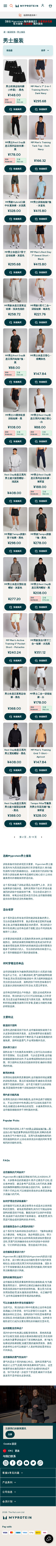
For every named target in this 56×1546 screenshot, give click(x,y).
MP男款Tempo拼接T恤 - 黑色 (41, 536)
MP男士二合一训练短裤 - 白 (41, 695)
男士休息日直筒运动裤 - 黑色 (15, 695)
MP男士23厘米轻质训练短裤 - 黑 (15, 417)
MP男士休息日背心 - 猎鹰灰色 (40, 357)
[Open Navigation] (5, 6)
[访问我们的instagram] (6, 1463)
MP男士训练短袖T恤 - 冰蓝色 (40, 204)
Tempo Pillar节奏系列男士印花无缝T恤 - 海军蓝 (41, 807)
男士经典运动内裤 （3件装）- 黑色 (15, 88)
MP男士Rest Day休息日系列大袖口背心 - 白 (40, 418)
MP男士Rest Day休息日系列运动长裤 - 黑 (15, 146)
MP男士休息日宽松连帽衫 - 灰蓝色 (15, 586)
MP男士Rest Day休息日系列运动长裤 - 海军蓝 (41, 478)
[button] (49, 1538)
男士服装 (21, 32)
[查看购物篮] (50, 6)
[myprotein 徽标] (27, 6)
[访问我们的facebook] (13, 1463)
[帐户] (43, 6)
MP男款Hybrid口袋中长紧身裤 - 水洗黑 (15, 204)
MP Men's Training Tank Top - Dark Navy (41, 146)
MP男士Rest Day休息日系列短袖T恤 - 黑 (15, 359)
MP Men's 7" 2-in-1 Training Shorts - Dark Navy (41, 89)
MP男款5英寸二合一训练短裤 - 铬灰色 (40, 307)
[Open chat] (40, 1463)
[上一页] (14, 837)
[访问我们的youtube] (26, 1463)
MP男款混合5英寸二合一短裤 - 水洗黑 (40, 642)
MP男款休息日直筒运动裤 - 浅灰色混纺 (15, 307)
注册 (10, 1434)
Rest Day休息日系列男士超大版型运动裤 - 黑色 (15, 807)
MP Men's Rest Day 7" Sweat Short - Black (40, 255)
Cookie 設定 (10, 1444)
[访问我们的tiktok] (19, 1463)
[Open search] (11, 6)
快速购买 (17, 109)
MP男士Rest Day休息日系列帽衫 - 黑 (41, 586)
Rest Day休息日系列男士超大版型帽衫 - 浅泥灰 (15, 478)
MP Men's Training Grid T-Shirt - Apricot (41, 753)
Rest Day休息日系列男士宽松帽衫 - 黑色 (15, 752)
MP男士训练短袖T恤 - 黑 (38, 1129)
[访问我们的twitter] (33, 1463)
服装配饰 (11, 32)
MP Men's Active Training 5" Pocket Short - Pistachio (15, 643)
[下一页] (41, 837)
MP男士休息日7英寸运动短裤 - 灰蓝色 (15, 254)
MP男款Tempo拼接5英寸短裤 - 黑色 (15, 536)
